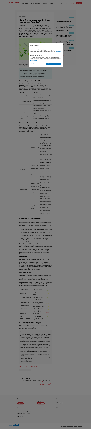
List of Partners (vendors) (33, 60)
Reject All (50, 63)
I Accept (58, 63)
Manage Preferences (34, 63)
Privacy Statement (58, 51)
